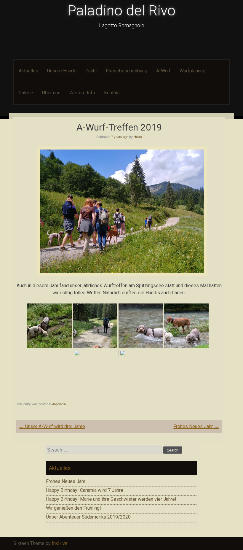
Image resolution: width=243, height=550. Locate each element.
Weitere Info (82, 93)
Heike (138, 137)
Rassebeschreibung (126, 71)
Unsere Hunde (61, 71)
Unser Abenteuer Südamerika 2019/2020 (88, 517)
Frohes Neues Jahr (196, 426)
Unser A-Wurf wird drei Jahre (52, 426)
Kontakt (112, 93)
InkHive (60, 543)
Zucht (91, 71)
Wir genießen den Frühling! (73, 508)
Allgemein (59, 404)
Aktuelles (28, 71)
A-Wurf (163, 71)
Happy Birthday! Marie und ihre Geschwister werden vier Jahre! (111, 499)
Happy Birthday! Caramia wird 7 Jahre (84, 490)
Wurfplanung (192, 71)
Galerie (26, 93)
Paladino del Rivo (121, 10)
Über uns (51, 93)
